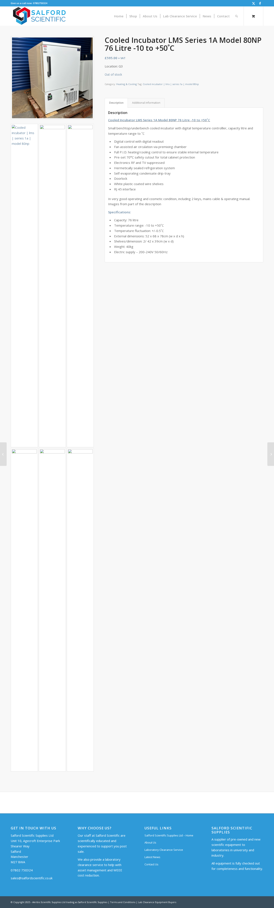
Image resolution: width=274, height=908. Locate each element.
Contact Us (151, 864)
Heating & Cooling (126, 84)
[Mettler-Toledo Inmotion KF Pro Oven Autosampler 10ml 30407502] (3, 454)
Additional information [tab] (146, 103)
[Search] (236, 16)
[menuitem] (118, 16)
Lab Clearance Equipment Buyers (157, 902)
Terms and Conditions (122, 902)
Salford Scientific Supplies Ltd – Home (168, 835)
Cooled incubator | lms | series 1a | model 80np (171, 84)
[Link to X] (253, 3)
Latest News (152, 857)
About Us (150, 842)
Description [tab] (116, 103)
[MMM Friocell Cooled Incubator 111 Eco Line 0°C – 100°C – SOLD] (270, 454)
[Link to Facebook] (260, 3)
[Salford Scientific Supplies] (39, 16)
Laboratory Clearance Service (163, 850)
